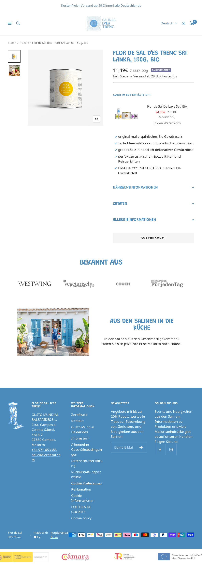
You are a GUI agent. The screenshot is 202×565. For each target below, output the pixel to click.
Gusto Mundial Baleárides (82, 429)
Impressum (80, 438)
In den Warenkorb (167, 123)
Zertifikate (79, 414)
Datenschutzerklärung (87, 463)
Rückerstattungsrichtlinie (86, 474)
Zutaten (120, 204)
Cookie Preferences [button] (86, 483)
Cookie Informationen (82, 498)
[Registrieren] (141, 447)
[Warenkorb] (192, 23)
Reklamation (81, 489)
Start (11, 43)
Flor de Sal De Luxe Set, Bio (167, 106)
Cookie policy (81, 518)
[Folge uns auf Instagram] (171, 449)
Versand (139, 76)
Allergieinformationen (134, 220)
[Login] (183, 23)
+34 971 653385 (44, 449)
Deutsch (167, 23)
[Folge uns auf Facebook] (160, 449)
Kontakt (77, 420)
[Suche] (18, 23)
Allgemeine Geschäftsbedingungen (86, 449)
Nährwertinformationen (135, 188)
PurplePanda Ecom (59, 535)
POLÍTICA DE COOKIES (81, 509)
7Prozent (23, 43)
